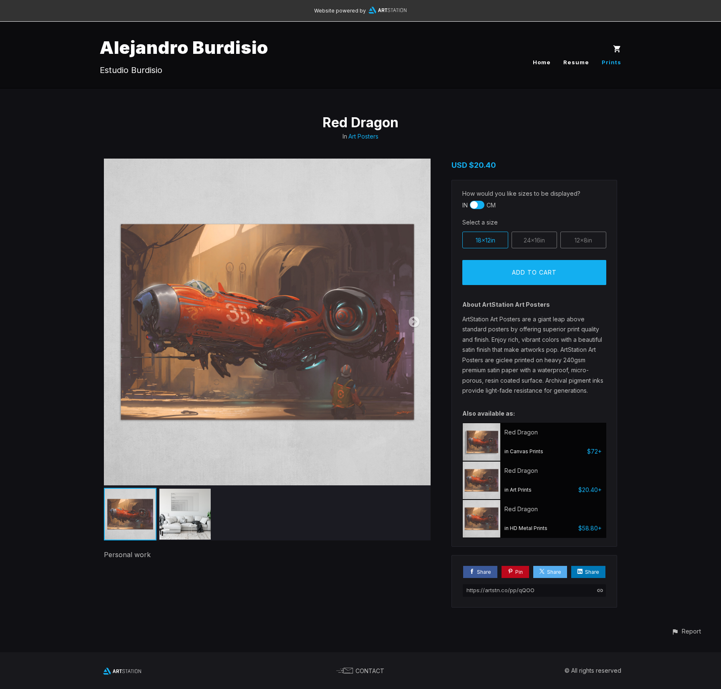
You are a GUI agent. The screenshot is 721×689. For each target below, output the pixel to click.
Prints (611, 62)
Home (542, 62)
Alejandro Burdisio (184, 47)
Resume (576, 62)
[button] (686, 631)
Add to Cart (534, 272)
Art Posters (363, 136)
